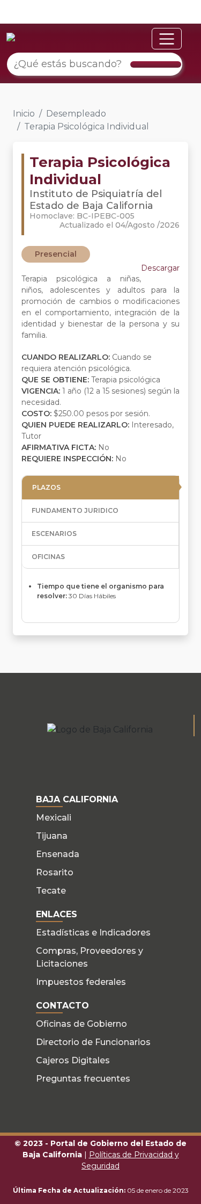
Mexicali (53, 818)
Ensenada (57, 854)
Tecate (51, 891)
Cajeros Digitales (73, 1060)
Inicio (24, 113)
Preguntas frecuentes (83, 1079)
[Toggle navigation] (167, 38)
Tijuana (52, 836)
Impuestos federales (81, 982)
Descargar (160, 268)
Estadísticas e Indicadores (93, 932)
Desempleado (76, 113)
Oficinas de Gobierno (81, 1024)
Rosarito (54, 872)
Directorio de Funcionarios (93, 1042)
